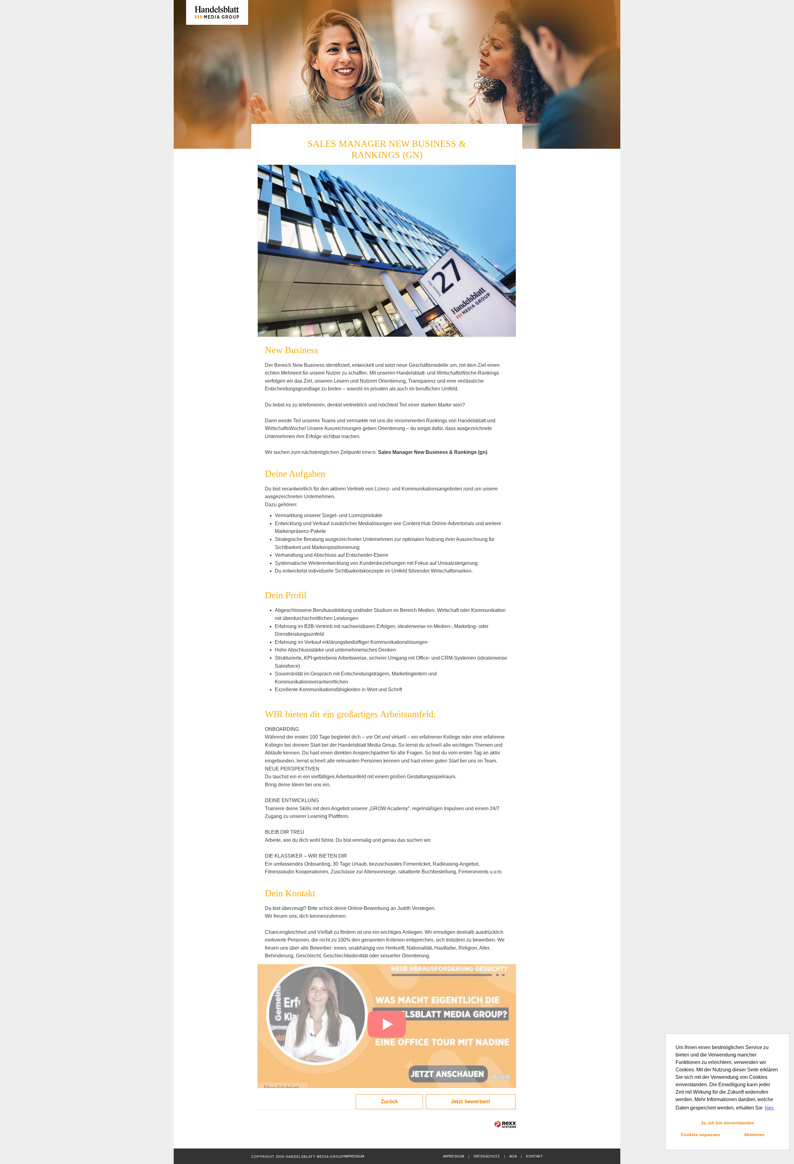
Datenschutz (487, 1156)
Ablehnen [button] (754, 1134)
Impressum (453, 1156)
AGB (513, 1156)
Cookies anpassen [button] (700, 1134)
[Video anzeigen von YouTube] (386, 1026)
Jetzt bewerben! (470, 1102)
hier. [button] (769, 1107)
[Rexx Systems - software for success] (505, 1124)
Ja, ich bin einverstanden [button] (727, 1122)
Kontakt (534, 1156)
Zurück (389, 1102)
